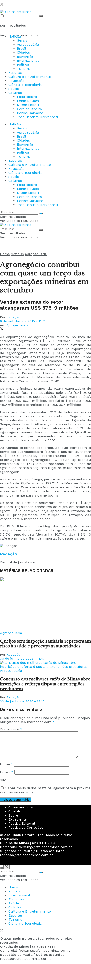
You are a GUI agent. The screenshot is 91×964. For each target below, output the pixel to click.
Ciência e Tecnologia (25, 85)
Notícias (15, 36)
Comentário (11, 729)
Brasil (21, 48)
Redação (13, 317)
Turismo (24, 69)
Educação (16, 81)
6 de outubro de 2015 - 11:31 (23, 321)
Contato (14, 811)
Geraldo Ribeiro (29, 109)
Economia (25, 56)
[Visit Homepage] (15, 12)
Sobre (13, 815)
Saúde (13, 89)
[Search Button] (41, 16)
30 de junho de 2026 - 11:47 (22, 659)
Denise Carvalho (30, 113)
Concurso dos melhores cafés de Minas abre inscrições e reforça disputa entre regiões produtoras (45, 684)
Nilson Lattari (28, 105)
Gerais (22, 40)
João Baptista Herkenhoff (37, 117)
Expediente (17, 819)
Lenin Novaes (28, 101)
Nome (6, 764)
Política (23, 65)
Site (3, 780)
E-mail (6, 772)
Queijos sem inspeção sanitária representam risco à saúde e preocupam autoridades (45, 643)
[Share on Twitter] (1, 329)
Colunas (15, 93)
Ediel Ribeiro (27, 97)
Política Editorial (21, 823)
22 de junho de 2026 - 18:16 (22, 701)
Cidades (23, 52)
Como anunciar (21, 807)
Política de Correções (25, 827)
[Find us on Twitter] (1, 5)
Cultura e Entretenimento (29, 77)
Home (5, 254)
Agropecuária (28, 44)
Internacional (28, 60)
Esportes (15, 73)
